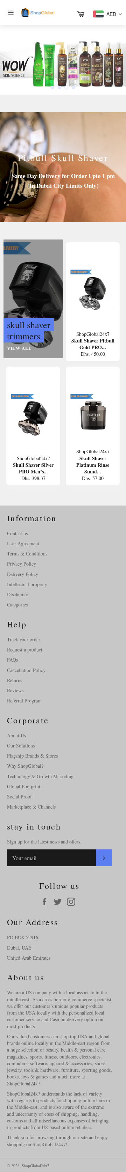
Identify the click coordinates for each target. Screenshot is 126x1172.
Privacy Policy (21, 563)
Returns (14, 680)
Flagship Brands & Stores (32, 755)
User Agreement (23, 543)
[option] (63, 60)
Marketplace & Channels (31, 806)
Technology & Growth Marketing (40, 776)
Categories (17, 604)
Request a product (24, 649)
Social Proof (19, 796)
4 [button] (73, 87)
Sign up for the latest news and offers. (44, 841)
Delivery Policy (22, 574)
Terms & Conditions (27, 553)
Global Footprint (23, 786)
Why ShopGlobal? (25, 765)
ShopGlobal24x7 (35, 1165)
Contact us (17, 533)
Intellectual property (27, 584)
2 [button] (59, 87)
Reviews (15, 690)
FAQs (12, 659)
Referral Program (24, 700)
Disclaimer (17, 594)
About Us (16, 735)
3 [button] (66, 87)
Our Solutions (21, 745)
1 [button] (52, 87)
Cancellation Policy (26, 670)
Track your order (23, 639)
